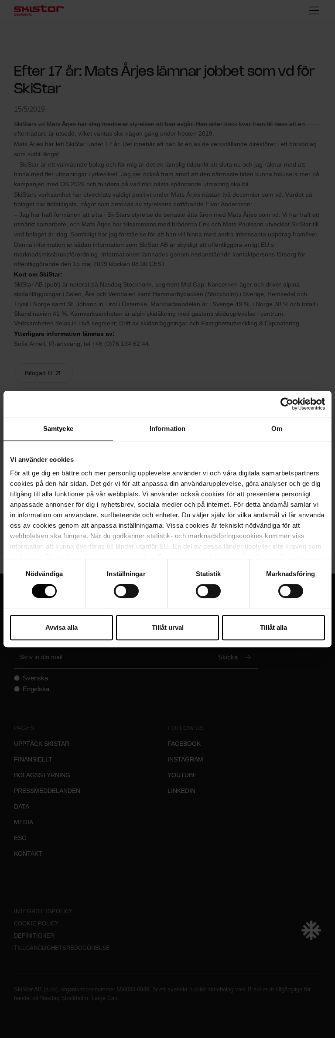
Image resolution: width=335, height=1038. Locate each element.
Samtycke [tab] (58, 428)
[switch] (126, 591)
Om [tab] (276, 428)
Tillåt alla (273, 627)
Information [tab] (167, 428)
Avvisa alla (61, 627)
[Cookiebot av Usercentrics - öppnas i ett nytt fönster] (287, 403)
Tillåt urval (168, 627)
